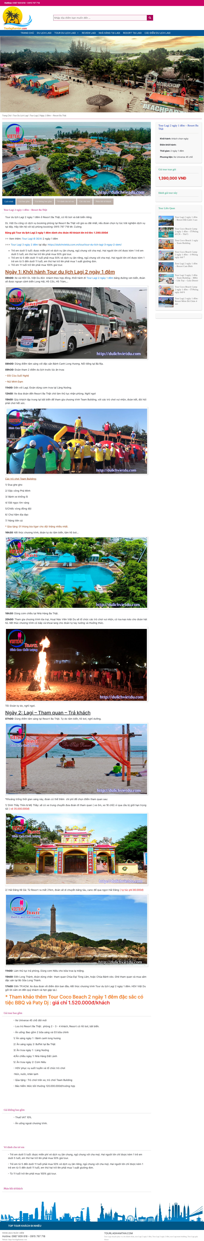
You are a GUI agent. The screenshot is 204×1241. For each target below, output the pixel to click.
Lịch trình (9, 201)
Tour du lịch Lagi (65, 32)
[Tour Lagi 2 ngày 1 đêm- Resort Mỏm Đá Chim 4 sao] (166, 301)
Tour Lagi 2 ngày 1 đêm (100, 277)
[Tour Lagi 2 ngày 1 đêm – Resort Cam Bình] (166, 267)
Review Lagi (89, 32)
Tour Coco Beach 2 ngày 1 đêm (83, 997)
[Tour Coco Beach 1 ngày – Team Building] (166, 243)
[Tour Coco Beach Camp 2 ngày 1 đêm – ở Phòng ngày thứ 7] (166, 255)
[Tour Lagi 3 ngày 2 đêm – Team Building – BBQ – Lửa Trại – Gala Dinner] (166, 278)
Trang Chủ (27, 32)
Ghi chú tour (84, 201)
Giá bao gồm (24, 201)
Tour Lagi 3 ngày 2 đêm (24, 244)
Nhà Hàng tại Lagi (109, 32)
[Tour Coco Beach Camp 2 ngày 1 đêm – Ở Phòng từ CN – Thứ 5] (166, 232)
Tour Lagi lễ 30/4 (31, 238)
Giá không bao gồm (43, 201)
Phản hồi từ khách (103, 201)
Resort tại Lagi (132, 32)
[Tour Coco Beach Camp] (102, 74)
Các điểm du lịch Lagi (157, 32)
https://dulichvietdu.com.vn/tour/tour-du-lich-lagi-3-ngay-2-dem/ (85, 244)
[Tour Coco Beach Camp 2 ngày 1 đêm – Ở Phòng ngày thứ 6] (166, 290)
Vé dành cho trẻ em (65, 201)
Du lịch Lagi (44, 32)
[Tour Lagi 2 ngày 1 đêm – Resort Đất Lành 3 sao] (166, 220)
